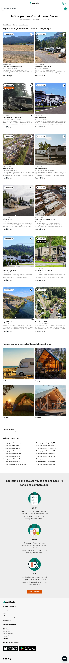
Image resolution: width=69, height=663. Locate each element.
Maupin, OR (6, 320)
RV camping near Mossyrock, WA (13, 459)
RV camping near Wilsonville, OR (45, 461)
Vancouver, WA (7, 166)
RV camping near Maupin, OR (11, 456)
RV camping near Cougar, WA (11, 445)
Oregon (15, 25)
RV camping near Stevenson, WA (45, 453)
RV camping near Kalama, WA (12, 453)
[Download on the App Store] (11, 648)
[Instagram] (10, 659)
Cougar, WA (6, 115)
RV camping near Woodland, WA (45, 464)
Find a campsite (9, 429)
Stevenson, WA (7, 64)
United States (7, 25)
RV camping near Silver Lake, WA (46, 451)
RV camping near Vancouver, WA (45, 459)
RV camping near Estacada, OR (12, 451)
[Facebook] (4, 659)
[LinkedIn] (6, 659)
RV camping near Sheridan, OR (45, 445)
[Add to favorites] (31, 34)
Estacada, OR (38, 115)
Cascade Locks (23, 25)
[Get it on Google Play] (27, 649)
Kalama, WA (38, 320)
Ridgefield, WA (6, 218)
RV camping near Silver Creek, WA (46, 448)
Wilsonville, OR (39, 269)
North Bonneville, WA (40, 64)
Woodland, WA (7, 269)
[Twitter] (8, 659)
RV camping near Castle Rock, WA (13, 443)
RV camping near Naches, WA (12, 461)
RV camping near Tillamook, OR (45, 456)
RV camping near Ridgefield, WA (45, 443)
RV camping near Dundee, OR (11, 448)
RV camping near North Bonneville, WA (14, 464)
